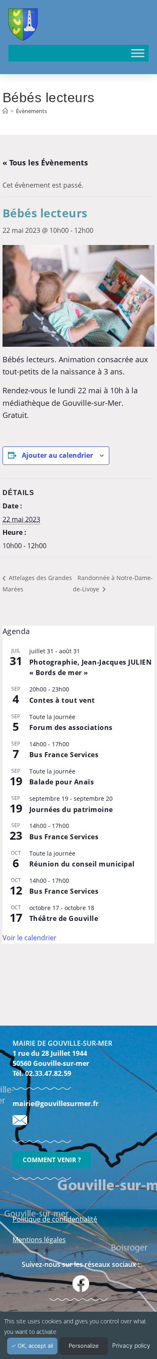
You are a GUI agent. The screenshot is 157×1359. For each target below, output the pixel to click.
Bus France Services (64, 754)
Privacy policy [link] (131, 1345)
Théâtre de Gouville (63, 918)
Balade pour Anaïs (61, 782)
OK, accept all (34, 1345)
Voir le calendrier (30, 937)
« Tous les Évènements (45, 162)
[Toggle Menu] (137, 53)
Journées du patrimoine (71, 809)
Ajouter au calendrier (57, 455)
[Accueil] (5, 111)
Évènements (31, 111)
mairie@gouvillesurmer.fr (55, 1103)
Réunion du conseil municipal (82, 864)
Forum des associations (71, 727)
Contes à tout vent (62, 700)
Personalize (84, 1345)
